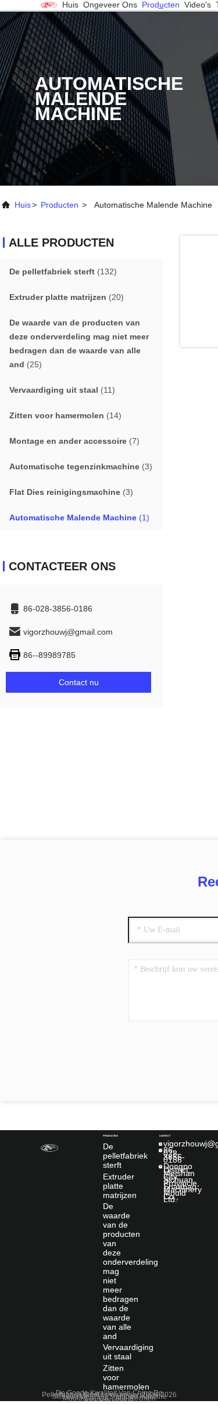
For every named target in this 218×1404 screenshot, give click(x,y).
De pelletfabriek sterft (125, 1156)
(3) (80, 466)
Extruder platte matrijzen (120, 1186)
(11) (62, 390)
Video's (197, 4)
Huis (70, 4)
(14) (65, 415)
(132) (63, 271)
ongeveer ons (110, 4)
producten (161, 4)
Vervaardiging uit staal (128, 1352)
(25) (79, 343)
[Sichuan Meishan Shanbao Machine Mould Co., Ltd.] (48, 4)
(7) (74, 441)
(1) (79, 517)
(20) (66, 297)
